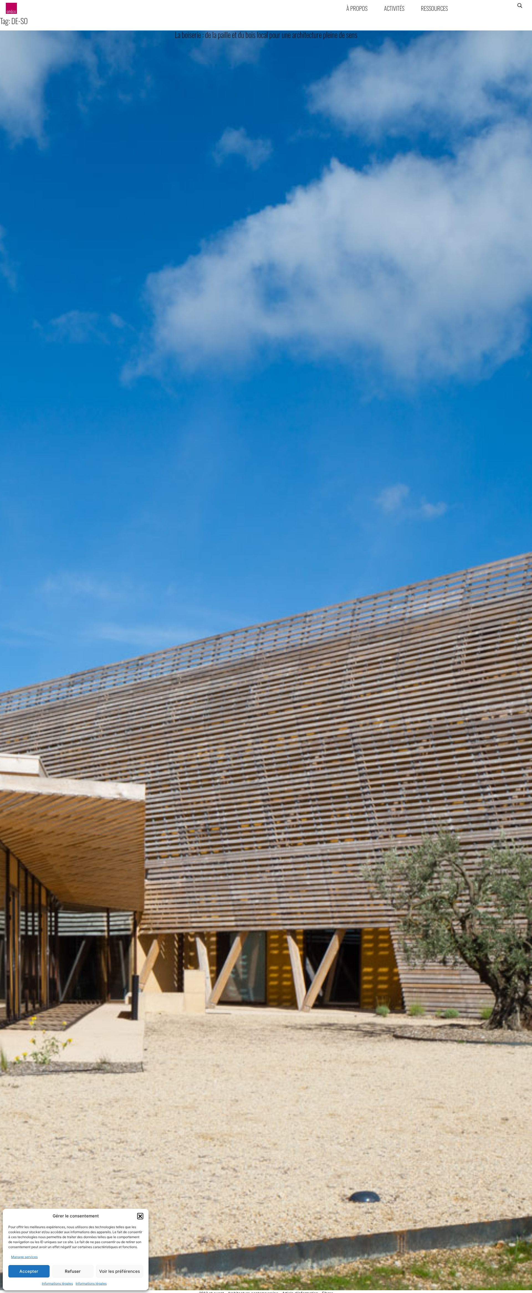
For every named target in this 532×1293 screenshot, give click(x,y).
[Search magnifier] (519, 5)
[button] (140, 1216)
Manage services (24, 1257)
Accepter (28, 1271)
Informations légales (57, 1283)
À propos (356, 8)
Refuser (73, 1271)
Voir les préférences (119, 1271)
